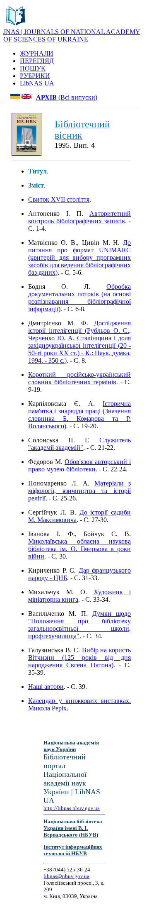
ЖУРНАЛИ (36, 53)
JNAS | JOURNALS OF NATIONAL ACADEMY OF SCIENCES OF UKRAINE (71, 35)
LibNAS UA (37, 83)
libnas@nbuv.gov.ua (66, 876)
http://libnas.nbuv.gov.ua (71, 808)
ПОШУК (33, 68)
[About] (15, 25)
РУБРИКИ (35, 75)
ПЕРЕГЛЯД (37, 60)
